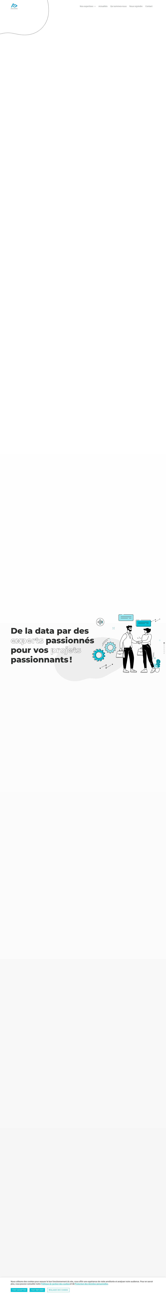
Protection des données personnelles (91, 1284)
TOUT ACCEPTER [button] (19, 1290)
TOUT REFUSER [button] (37, 1290)
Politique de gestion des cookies (55, 1284)
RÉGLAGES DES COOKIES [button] (58, 1290)
